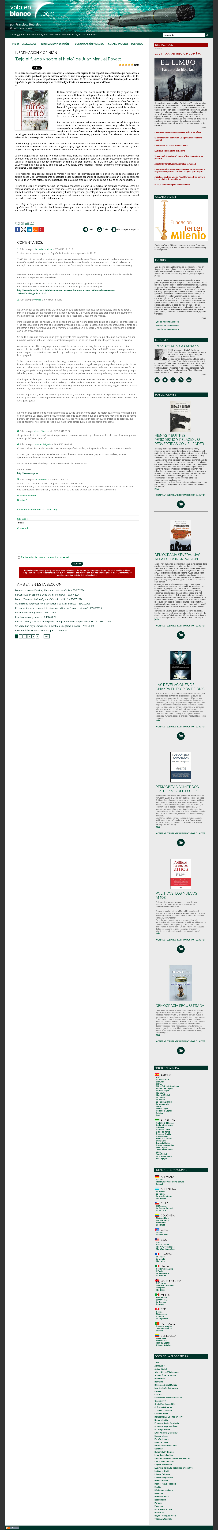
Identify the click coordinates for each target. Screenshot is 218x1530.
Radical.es (159, 1512)
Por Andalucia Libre (163, 1509)
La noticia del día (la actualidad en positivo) (173, 1468)
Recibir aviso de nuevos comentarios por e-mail (45, 557)
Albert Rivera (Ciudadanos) (166, 1372)
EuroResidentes (161, 1439)
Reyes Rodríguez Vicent (165, 1516)
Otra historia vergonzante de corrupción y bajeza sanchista (45, 603)
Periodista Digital (164, 1111)
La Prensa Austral (164, 1208)
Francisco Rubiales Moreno (176, 346)
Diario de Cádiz (163, 1130)
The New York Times (165, 1247)
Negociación (160, 1500)
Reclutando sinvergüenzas (28, 612)
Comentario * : (24, 528)
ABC (158, 1077)
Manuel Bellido (161, 1481)
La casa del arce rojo (163, 1461)
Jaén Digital (161, 1154)
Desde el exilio (161, 1420)
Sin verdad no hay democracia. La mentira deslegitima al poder (47, 625)
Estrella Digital (162, 1091)
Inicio (15, 44)
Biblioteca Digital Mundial (165, 1385)
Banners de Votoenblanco (167, 326)
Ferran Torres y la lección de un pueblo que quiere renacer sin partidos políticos (56, 621)
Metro (158, 1106)
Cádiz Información (164, 1125)
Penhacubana (162, 1235)
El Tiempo (160, 1225)
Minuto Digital (162, 1109)
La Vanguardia (162, 1104)
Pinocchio (158, 1506)
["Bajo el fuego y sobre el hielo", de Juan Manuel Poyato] (35, 91)
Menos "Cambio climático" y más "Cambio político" (41, 599)
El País (159, 1084)
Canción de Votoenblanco (167, 329)
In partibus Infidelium (163, 1455)
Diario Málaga (162, 1136)
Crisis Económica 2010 (165, 1404)
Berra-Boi (158, 1382)
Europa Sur (161, 1141)
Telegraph (160, 1288)
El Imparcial (161, 1298)
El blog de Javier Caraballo (166, 1423)
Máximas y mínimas (163, 1490)
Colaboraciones (118, 44)
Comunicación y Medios (89, 44)
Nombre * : (22, 500)
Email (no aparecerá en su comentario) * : (38, 509)
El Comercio (161, 1314)
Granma (159, 1232)
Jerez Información (164, 1150)
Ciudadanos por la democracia (168, 1398)
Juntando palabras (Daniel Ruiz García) (172, 1458)
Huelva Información (165, 1145)
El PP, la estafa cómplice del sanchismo (172, 185)
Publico (159, 1331)
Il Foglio (159, 1271)
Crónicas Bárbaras (163, 1407)
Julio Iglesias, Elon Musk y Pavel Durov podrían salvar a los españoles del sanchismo (179, 178)
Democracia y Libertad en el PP (168, 1417)
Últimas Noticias (163, 1345)
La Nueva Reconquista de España (169, 151)
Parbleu (158, 1503)
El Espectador (162, 1220)
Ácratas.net (159, 1366)
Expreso (160, 1316)
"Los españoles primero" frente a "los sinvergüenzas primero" (178, 157)
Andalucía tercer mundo (165, 1375)
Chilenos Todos (161, 1414)
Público (159, 1113)
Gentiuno (158, 1449)
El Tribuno (160, 1192)
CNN (158, 1242)
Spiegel (159, 1184)
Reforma (160, 1304)
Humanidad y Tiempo (164, 1452)
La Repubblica (162, 1273)
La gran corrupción (163, 1465)
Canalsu (158, 1394)
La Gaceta (160, 1097)
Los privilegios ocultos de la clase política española (177, 132)
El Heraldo (160, 1223)
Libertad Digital (163, 1095)
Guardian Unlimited (164, 1285)
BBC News (161, 1283)
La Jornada (161, 1302)
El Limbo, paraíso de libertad (177, 53)
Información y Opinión (55, 44)
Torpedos (137, 44)
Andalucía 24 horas (165, 1123)
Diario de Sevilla (163, 1134)
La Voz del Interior (164, 1196)
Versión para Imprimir (128, 229)
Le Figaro (160, 1257)
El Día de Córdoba (164, 1138)
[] (156, 489)
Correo (159, 1312)
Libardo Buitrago (162, 1474)
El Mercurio (161, 1206)
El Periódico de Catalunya (167, 1086)
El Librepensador (162, 1430)
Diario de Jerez (163, 1132)
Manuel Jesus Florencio (165, 1484)
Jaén (158, 1152)
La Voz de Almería (164, 1156)
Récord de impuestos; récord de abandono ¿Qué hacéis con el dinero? (51, 608)
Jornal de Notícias (164, 1328)
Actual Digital (160, 1369)
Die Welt (160, 1179)
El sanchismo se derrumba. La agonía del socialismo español (178, 139)
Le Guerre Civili (161, 1471)
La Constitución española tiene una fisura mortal (40, 594)
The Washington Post (165, 1249)
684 (47, 636)
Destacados (29, 44)
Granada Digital (163, 1143)
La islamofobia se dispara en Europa (34, 630)
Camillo (157, 1391)
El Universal (161, 1300)
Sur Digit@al (161, 1159)
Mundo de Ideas (161, 1497)
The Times (160, 1290)
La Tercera (161, 1210)
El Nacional (161, 1338)
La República (162, 1319)
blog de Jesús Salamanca (166, 1388)
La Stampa (161, 1275)
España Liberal (161, 1436)
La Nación (160, 1100)
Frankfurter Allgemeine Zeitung (170, 1182)
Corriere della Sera (164, 1269)
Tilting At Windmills (163, 1519)
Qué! (158, 1115)
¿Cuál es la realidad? (163, 1410)
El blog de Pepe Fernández (166, 1426)
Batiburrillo (159, 1379)
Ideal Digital (161, 1147)
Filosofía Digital (161, 1442)
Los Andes (161, 1198)
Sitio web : (22, 519)
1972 (156, 1363)
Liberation (160, 1261)
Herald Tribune (162, 1245)
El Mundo (160, 1082)
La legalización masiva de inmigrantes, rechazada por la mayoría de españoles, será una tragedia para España (179, 170)
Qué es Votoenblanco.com (167, 322)
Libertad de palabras (163, 1477)
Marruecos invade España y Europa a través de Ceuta (42, 590)
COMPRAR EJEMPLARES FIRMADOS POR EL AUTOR (180, 495)
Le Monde (160, 1259)
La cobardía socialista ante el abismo (171, 145)
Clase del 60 (160, 1401)
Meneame (158, 1493)
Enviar (105, 229)
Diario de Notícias (164, 1326)
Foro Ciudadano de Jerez (165, 1446)
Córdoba (160, 1127)
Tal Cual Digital (162, 1343)
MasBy (157, 1487)
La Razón (160, 1194)
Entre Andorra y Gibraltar (165, 1433)
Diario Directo (162, 1079)
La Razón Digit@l (164, 1102)
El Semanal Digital (164, 1088)
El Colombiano (162, 1218)
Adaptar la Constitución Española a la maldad (175, 164)
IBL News (160, 1093)
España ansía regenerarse (28, 617)
